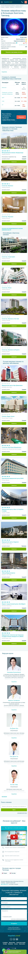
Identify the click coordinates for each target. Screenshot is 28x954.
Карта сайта (22, 943)
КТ (2, 104)
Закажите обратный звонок (14, 928)
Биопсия (4, 87)
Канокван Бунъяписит (14, 672)
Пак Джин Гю (14, 756)
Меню (2, 2)
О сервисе (5, 942)
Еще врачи (4, 796)
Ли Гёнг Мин (14, 784)
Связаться (14, 161)
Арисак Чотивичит (14, 700)
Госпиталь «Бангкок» (7, 185)
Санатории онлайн (20, 942)
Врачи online (12, 942)
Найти (14, 809)
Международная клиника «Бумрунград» (12, 152)
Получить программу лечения (14, 52)
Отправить (14, 923)
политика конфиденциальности (18, 919)
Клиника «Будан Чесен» (8, 416)
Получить (21, 117)
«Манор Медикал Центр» (8, 573)
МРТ (3, 97)
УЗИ (3, 101)
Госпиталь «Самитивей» (8, 256)
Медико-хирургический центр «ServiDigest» (14, 604)
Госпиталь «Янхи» (7, 287)
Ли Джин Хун (14, 728)
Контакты (10, 943)
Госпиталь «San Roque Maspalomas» (11, 447)
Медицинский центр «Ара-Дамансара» (12, 385)
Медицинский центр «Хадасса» (10, 542)
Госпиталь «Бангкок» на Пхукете (10, 349)
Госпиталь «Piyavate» (7, 216)
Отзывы (5, 943)
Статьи (16, 943)
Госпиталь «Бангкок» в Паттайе (10, 318)
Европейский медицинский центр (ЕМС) (13, 478)
